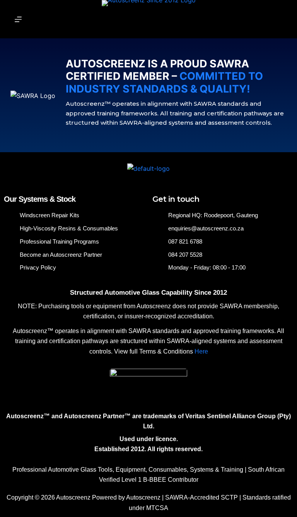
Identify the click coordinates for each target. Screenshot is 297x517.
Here (201, 351)
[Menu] (18, 19)
